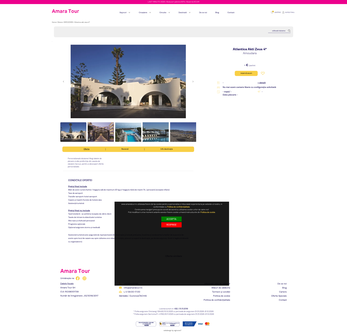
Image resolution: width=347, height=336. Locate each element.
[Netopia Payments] (197, 324)
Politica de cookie (221, 296)
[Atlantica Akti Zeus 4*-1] (128, 81)
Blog (284, 288)
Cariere (283, 292)
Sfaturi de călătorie (220, 288)
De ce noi (282, 284)
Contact (283, 300)
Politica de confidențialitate (217, 300)
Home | (55, 22)
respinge (171, 224)
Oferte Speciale (279, 296)
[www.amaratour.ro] (65, 8)
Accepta (171, 218)
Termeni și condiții (221, 292)
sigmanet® (177, 330)
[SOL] (146, 324)
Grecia (60, 22)
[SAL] (169, 324)
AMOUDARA (68, 22)
